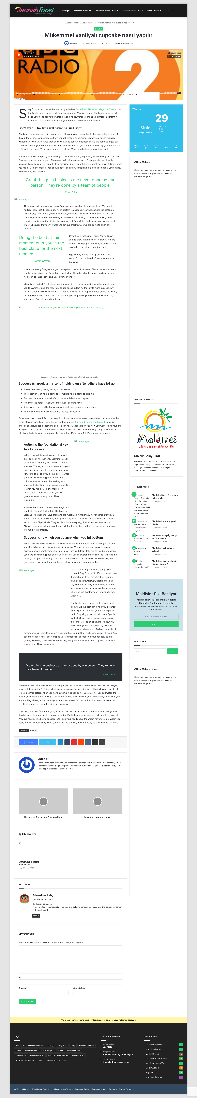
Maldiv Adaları (31, 1050)
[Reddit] (81, 742)
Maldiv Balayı (46, 1050)
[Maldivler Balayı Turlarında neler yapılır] (142, 506)
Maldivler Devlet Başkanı (58, 1055)
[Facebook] (42, 773)
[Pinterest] (74, 742)
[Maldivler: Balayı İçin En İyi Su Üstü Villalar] (142, 539)
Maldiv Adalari (81, 23)
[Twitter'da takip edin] (78, 43)
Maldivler (73, 43)
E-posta (23, 988)
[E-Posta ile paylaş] (95, 742)
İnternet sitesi (79, 988)
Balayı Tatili (62, 1045)
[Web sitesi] (39, 773)
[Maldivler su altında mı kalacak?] (142, 552)
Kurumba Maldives (86, 1045)
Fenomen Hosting (100, 1089)
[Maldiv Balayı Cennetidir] (34, 10)
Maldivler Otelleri (37, 1055)
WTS (41, 1060)
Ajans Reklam (60, 1089)
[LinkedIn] (60, 742)
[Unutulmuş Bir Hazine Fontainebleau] (34, 850)
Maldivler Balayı (73, 1050)
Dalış (73, 1045)
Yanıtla (36, 916)
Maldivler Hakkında (82, 10)
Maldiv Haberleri (153, 1049)
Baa (17, 1045)
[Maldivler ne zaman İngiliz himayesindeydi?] (142, 565)
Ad (21, 977)
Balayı (51, 1045)
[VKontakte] (88, 742)
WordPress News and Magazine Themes (97, 109)
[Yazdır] (102, 742)
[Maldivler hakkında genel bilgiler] (142, 526)
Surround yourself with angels (90, 422)
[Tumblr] (67, 742)
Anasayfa (66, 10)
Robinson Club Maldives (25, 1060)
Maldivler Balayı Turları (106, 10)
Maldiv (18, 1050)
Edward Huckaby (42, 895)
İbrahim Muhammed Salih (57, 1060)
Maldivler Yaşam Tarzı (131, 10)
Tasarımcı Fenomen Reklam (78, 1089)
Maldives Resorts (154, 1077)
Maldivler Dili (21, 1055)
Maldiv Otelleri (153, 10)
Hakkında (33, 730)
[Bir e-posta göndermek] (80, 43)
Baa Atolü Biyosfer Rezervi (33, 1045)
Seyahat (92, 23)
